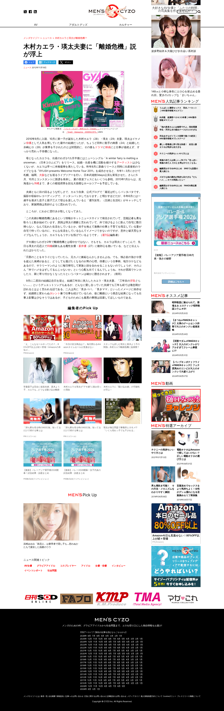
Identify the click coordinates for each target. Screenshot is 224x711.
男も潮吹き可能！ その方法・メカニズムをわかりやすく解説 (162, 488)
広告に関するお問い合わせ (95, 696)
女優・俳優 (101, 565)
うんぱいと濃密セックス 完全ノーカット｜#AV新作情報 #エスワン (178, 109)
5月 (102, 636)
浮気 (132, 280)
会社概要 (52, 696)
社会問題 (52, 570)
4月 (107, 636)
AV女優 (28, 565)
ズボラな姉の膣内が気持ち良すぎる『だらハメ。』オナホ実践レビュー (178, 178)
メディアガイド (133, 696)
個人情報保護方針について (151, 696)
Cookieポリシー (169, 696)
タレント (55, 293)
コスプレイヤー (68, 565)
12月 (90, 639)
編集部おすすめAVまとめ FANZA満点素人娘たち (178, 187)
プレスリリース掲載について (189, 696)
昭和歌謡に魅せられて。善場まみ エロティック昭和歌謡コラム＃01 (186, 305)
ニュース (27, 67)
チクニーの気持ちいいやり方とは (174, 153)
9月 (105, 639)
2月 (116, 636)
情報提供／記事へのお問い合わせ (69, 696)
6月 (98, 636)
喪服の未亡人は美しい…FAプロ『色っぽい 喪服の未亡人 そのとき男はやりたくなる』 (178, 161)
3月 (111, 636)
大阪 (41, 175)
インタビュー (118, 565)
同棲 (49, 246)
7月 (93, 636)
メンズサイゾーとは (31, 696)
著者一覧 (44, 696)
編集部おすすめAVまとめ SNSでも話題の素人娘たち (179, 169)
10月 (100, 639)
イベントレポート (33, 570)
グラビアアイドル (46, 565)
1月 (120, 636)
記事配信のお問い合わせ (116, 696)
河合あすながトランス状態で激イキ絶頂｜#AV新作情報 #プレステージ (178, 137)
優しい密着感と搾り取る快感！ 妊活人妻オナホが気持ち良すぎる (178, 145)
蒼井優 (82, 246)
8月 (89, 636)
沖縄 (36, 183)
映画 (108, 147)
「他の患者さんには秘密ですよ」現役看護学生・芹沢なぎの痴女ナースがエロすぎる (178, 128)
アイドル (85, 565)
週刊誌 (106, 235)
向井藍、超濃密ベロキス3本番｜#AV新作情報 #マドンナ (178, 118)
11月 (95, 639)
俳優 (28, 143)
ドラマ (99, 147)
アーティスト (124, 162)
